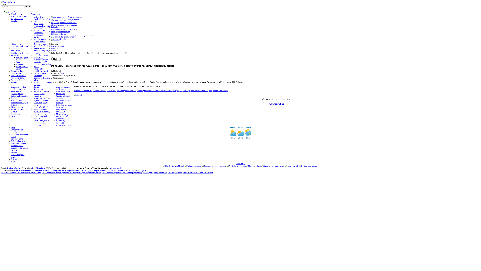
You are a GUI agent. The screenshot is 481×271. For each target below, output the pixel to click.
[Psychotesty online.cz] (236, 166)
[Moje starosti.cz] (253, 166)
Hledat (3, 4)
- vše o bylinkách (175, 173)
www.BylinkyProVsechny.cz (155, 173)
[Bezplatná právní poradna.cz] (214, 166)
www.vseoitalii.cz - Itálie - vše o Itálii (198, 173)
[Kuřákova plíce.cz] (193, 166)
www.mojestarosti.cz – (84, 170)
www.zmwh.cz (276, 103)
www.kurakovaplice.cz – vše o (126, 170)
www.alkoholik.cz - (21, 173)
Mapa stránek (116, 168)
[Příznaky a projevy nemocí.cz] (272, 166)
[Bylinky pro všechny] (308, 166)
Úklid (62, 73)
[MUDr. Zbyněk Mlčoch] (173, 166)
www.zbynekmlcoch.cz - (37, 170)
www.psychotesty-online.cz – (122, 173)
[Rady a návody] (292, 166)
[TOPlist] (78, 95)
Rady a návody (13, 168)
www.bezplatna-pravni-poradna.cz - (71, 173)
